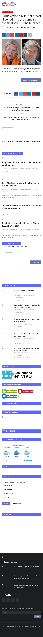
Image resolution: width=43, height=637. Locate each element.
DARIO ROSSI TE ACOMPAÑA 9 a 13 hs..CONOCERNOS (21, 27)
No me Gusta (8, 493)
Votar (6, 503)
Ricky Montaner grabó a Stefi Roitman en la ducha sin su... (21, 184)
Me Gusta (7, 497)
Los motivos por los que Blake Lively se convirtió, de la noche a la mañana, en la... (21, 118)
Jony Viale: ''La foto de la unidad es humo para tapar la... (21, 163)
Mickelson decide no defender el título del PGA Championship (21, 207)
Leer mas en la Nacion (30, 80)
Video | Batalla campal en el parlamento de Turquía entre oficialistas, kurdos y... (21, 109)
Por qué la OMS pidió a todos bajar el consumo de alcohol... (27, 349)
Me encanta (8, 485)
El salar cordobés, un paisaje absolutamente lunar (24, 292)
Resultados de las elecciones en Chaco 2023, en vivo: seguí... (20, 224)
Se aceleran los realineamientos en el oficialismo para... (26, 586)
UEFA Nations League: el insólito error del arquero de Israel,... (27, 568)
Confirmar (35, 262)
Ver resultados (16, 503)
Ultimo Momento (7, 11)
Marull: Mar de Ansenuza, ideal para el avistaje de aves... (27, 321)
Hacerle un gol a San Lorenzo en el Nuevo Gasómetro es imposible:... (27, 577)
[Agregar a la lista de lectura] (30, 35)
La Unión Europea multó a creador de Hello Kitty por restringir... (27, 306)
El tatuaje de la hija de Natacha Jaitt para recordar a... (26, 335)
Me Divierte (8, 489)
